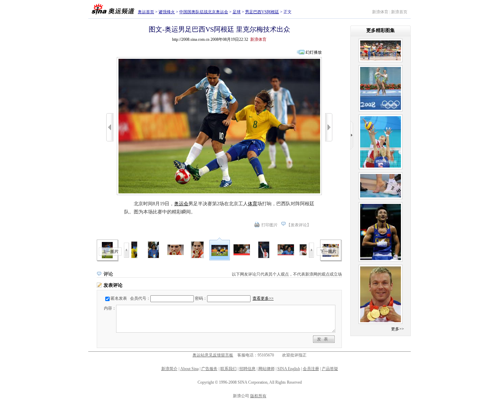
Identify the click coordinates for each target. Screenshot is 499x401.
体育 (252, 203)
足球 (237, 12)
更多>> (397, 329)
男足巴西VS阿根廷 (262, 12)
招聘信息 (247, 368)
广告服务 (209, 368)
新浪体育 (380, 12)
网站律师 (266, 368)
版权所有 (258, 396)
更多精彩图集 (380, 30)
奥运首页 (146, 12)
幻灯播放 (314, 52)
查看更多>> (263, 298)
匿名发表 (119, 298)
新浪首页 (399, 12)
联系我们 (228, 368)
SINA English (288, 368)
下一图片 (328, 251)
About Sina (189, 368)
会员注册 (311, 368)
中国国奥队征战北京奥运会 (203, 12)
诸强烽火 (167, 12)
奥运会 (181, 203)
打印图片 (269, 225)
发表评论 (299, 225)
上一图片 (110, 251)
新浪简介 (169, 368)
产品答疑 (330, 368)
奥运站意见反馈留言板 (212, 355)
